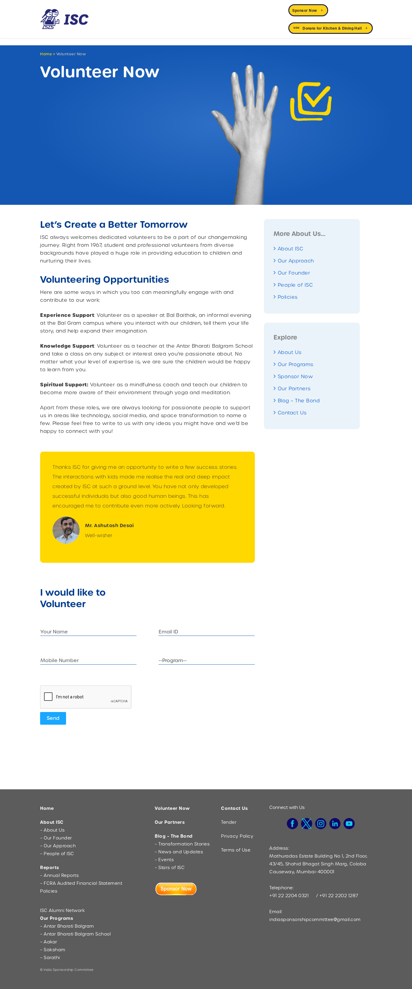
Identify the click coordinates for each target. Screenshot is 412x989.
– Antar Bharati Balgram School (75, 934)
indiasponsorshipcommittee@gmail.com (315, 919)
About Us (290, 352)
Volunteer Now (172, 808)
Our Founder (294, 273)
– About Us (52, 830)
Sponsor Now (304, 10)
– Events (164, 860)
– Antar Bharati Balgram (67, 926)
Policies (288, 297)
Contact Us (292, 413)
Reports (49, 867)
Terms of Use (235, 850)
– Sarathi (50, 957)
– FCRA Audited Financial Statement (81, 883)
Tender (228, 822)
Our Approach (296, 261)
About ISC (290, 249)
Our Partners (294, 388)
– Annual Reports (59, 875)
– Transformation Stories (182, 844)
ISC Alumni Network (62, 910)
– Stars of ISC (170, 867)
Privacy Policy (237, 836)
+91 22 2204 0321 (289, 896)
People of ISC (295, 285)
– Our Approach (58, 846)
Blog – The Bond (299, 401)
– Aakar (48, 942)
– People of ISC (57, 854)
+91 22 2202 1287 (338, 896)
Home (46, 54)
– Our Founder (56, 838)
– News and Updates (179, 852)
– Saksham (52, 950)
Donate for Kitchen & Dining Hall (327, 28)
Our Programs (295, 364)
